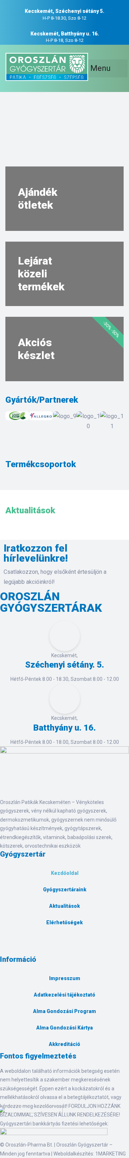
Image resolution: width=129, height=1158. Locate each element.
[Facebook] (9, 947)
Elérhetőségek (64, 922)
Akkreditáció (64, 1044)
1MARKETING (110, 1154)
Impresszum (64, 978)
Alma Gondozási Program (64, 1011)
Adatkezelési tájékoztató (64, 995)
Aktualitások (64, 906)
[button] (12, 421)
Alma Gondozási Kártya (64, 1028)
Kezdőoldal (64, 873)
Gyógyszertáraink (64, 889)
